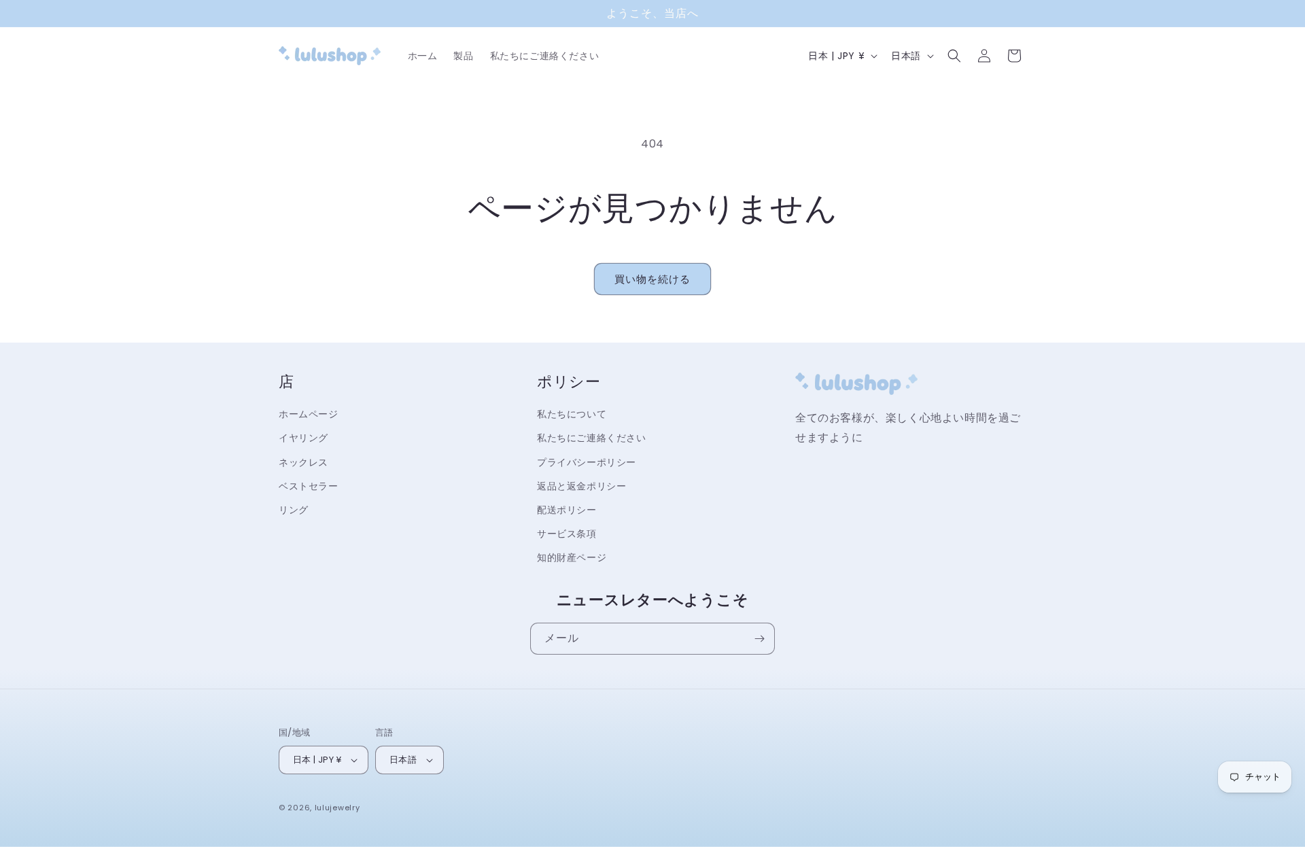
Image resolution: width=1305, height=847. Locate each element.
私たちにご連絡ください (591, 438)
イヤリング (303, 438)
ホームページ (308, 414)
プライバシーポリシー (586, 462)
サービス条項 (567, 533)
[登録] (759, 639)
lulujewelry (337, 807)
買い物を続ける (652, 279)
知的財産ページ (571, 557)
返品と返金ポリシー (581, 486)
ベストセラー (308, 486)
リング (294, 510)
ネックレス (303, 462)
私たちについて (571, 414)
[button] (954, 56)
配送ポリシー (567, 510)
